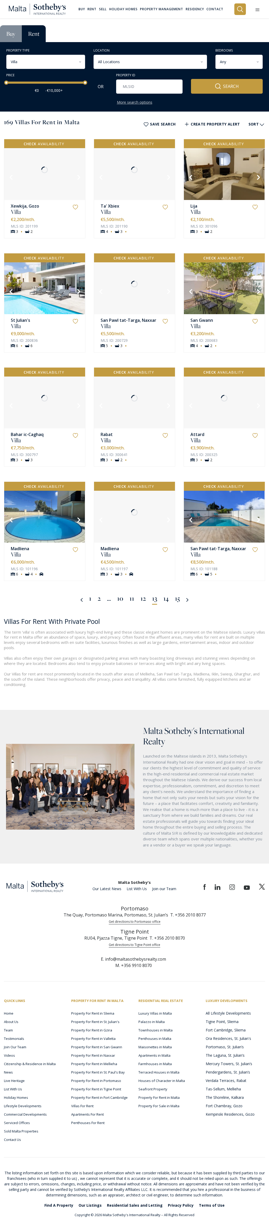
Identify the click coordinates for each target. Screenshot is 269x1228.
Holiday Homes (16, 1097)
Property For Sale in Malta (158, 1106)
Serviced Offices (17, 1122)
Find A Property (58, 1205)
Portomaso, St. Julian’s (225, 1046)
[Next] (78, 176)
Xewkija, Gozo (25, 206)
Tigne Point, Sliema (222, 1021)
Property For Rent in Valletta (93, 1038)
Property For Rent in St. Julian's (95, 1021)
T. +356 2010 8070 (167, 938)
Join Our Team (15, 1047)
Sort (254, 124)
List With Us (137, 888)
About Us (11, 1021)
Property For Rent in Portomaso (96, 1080)
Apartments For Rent (87, 1114)
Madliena (20, 549)
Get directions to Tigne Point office (134, 945)
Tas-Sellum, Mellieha (223, 1088)
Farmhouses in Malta (155, 1063)
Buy (10, 33)
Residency (195, 9)
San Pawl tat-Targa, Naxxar (128, 320)
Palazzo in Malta (151, 1021)
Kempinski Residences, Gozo (230, 1114)
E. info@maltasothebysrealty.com (133, 959)
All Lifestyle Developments (228, 1013)
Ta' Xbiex (110, 206)
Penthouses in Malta (154, 1038)
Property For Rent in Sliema (92, 1013)
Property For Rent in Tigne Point (96, 1089)
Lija (193, 206)
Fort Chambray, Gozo (224, 1105)
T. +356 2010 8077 (188, 915)
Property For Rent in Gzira (91, 1030)
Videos (9, 1055)
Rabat (107, 434)
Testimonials (14, 1038)
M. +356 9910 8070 (133, 965)
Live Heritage (14, 1080)
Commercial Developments (25, 1114)
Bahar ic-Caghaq (27, 434)
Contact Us (12, 1139)
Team (8, 1030)
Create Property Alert (215, 124)
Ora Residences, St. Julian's (228, 1038)
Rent (33, 33)
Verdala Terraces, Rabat (226, 1080)
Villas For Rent (82, 1106)
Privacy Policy (181, 1205)
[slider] (6, 83)
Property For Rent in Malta (159, 1097)
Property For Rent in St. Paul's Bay (98, 1072)
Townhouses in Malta (155, 1030)
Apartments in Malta (154, 1055)
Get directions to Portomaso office (135, 921)
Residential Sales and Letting (135, 1205)
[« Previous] (81, 599)
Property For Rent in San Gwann (96, 1047)
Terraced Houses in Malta (158, 1072)
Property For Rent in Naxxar (93, 1055)
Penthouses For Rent (88, 1122)
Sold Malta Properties (21, 1131)
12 (143, 598)
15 (177, 598)
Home (8, 1013)
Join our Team (164, 888)
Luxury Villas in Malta (155, 1013)
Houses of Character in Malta (161, 1080)
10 (120, 598)
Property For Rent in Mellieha (94, 1063)
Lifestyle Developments (23, 1106)
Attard (197, 434)
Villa (16, 212)
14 (166, 598)
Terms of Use (212, 1205)
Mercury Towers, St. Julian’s (229, 1063)
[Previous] (10, 176)
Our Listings (90, 1205)
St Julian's (20, 320)
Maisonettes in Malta (155, 1047)
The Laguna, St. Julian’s (225, 1055)
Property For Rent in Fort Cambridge (99, 1097)
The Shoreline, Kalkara (225, 1097)
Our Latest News (106, 888)
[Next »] (187, 599)
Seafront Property (152, 1089)
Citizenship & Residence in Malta (30, 1063)
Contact (214, 9)
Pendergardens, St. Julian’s (228, 1072)
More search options (134, 102)
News (8, 1072)
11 (132, 598)
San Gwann (201, 320)
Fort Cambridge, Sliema (226, 1029)
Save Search (162, 124)
